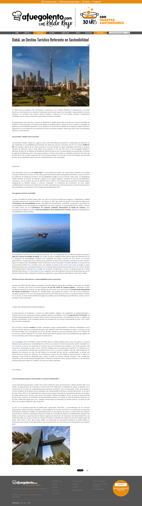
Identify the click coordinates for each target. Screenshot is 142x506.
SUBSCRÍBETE (121, 484)
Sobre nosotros (77, 481)
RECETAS (27, 33)
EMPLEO (78, 33)
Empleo (74, 487)
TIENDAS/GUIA (65, 33)
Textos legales (77, 490)
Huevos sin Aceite (99, 489)
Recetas (55, 484)
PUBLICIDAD (100, 33)
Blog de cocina (57, 481)
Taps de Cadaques (99, 481)
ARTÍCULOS (40, 33)
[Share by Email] (87, 471)
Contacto (75, 484)
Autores (55, 490)
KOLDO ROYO (88, 33)
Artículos (55, 487)
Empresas (55, 493)
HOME (17, 33)
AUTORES (52, 33)
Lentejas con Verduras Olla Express (100, 485)
